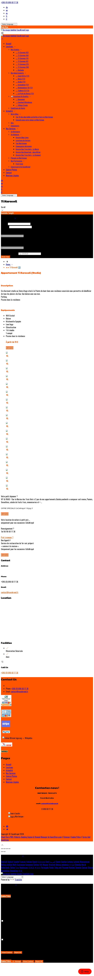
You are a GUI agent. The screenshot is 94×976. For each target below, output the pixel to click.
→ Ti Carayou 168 (22, 55)
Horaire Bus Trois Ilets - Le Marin (27, 149)
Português (45, 867)
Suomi (58, 861)
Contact (9, 172)
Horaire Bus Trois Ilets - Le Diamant (28, 155)
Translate (18, 879)
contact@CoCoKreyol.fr (49, 803)
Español (16, 861)
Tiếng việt (58, 867)
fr (6, 16)
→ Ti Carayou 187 (22, 61)
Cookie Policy (76, 837)
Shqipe (90, 867)
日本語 (31, 867)
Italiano (29, 861)
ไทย (17, 867)
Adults (3, 229)
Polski (51, 867)
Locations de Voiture (23, 140)
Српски (84, 867)
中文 (20, 870)
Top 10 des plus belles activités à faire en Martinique (34, 117)
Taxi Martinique (21, 143)
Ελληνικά (41, 861)
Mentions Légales (12, 175)
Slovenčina (14, 870)
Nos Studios (15, 49)
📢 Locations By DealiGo (20, 96)
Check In (4, 223)
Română (72, 867)
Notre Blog (15, 114)
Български (21, 864)
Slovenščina (5, 870)
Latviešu (76, 861)
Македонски (84, 861)
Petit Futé (19, 163)
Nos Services (11, 128)
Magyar (45, 864)
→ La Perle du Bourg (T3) (25, 93)
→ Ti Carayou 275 (22, 64)
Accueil (8, 43)
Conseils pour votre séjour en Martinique (30, 119)
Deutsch (4, 861)
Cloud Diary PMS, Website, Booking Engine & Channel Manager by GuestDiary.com (31, 837)
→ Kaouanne (20, 99)
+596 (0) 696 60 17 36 (9, 2)
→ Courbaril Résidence (24, 102)
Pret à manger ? (7, 537)
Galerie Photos (11, 169)
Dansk (34, 861)
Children (4, 241)
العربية (52, 861)
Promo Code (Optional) (9, 253)
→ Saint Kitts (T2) (22, 76)
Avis (12, 122)
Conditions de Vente (18, 108)
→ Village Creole (22, 105)
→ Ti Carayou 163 (22, 52)
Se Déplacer (15, 134)
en (7, 10)
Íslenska (78, 864)
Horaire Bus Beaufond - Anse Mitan (28, 152)
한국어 (38, 867)
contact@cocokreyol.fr (9, 592)
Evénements (15, 125)
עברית (71, 864)
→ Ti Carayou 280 (22, 67)
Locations (9, 46)
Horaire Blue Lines (22, 137)
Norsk (84, 864)
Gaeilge (64, 861)
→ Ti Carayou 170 (22, 58)
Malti (15, 864)
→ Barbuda (20, 70)
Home (8, 264)
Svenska (78, 867)
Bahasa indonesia (62, 864)
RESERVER (9, 347)
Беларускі (29, 864)
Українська (23, 867)
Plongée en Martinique (19, 158)
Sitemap (66, 837)
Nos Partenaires (17, 161)
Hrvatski (52, 864)
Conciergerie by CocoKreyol (20, 166)
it (6, 19)
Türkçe (12, 867)
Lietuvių (70, 861)
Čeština (36, 864)
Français (23, 861)
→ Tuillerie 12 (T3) (22, 90)
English (10, 861)
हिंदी (40, 864)
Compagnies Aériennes (24, 146)
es (7, 13)
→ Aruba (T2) (20, 81)
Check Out (5, 226)
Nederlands (5, 867)
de (7, 7)
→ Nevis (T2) (20, 78)
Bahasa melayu (6, 864)
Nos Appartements (17, 73)
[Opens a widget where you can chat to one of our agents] (85, 972)
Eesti (48, 861)
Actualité (9, 111)
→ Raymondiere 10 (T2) (24, 87)
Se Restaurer (15, 131)
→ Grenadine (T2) (22, 84)
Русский (65, 867)
